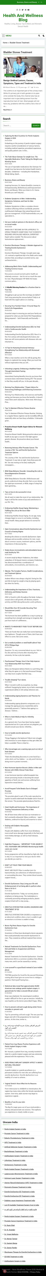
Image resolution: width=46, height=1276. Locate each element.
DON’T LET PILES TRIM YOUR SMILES (18, 865)
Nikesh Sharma (10, 87)
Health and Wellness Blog (23, 17)
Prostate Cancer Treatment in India (16, 1134)
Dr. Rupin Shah (9, 1225)
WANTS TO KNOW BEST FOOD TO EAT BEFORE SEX (23, 627)
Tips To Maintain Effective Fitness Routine (20, 408)
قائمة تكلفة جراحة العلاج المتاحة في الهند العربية (20, 1210)
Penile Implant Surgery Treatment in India (19, 1169)
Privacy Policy (35, 1272)
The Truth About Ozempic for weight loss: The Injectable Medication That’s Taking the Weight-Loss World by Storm (23, 159)
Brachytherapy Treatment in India (16, 1151)
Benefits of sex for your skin (15, 1102)
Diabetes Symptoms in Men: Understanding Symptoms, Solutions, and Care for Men (21, 2)
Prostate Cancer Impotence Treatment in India (20, 1221)
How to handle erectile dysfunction (17, 733)
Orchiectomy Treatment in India (15, 1165)
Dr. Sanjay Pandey (10, 1248)
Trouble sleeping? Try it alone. (15, 680)
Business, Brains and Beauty (15, 180)
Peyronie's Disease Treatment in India (17, 1187)
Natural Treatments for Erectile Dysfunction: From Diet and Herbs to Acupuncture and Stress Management (23, 949)
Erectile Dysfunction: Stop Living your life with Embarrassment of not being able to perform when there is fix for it (23, 886)
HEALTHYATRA (22, 1272)
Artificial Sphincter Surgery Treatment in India (20, 1147)
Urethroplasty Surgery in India (14, 1261)
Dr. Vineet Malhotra (11, 1234)
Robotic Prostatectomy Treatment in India (19, 1138)
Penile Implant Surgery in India (15, 1129)
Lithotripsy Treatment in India (14, 1160)
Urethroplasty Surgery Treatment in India (18, 1156)
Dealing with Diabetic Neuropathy (17, 826)
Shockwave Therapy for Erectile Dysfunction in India (23, 1252)
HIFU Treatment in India (12, 1142)
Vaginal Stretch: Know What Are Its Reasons (20, 1084)
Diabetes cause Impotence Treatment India (19, 1201)
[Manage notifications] (4, 1271)
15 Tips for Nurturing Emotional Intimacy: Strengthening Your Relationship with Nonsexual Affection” (22, 350)
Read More (7, 110)
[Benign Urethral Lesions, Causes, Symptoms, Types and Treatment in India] (23, 67)
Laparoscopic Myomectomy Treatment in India (21, 1174)
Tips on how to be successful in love (18, 492)
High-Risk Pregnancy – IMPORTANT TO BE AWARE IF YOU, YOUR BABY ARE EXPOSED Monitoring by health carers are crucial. (24, 846)
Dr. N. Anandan (9, 1230)
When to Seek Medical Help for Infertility (19, 717)
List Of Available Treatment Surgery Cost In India (21, 1205)
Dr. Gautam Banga (10, 1243)
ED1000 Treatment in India (13, 1257)
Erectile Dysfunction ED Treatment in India (19, 1192)
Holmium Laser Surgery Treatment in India (19, 1178)
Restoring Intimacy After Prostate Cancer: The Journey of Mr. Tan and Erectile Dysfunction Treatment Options (21, 450)
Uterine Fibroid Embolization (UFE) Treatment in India (23, 1183)
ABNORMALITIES (10, 75)
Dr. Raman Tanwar (10, 1239)
